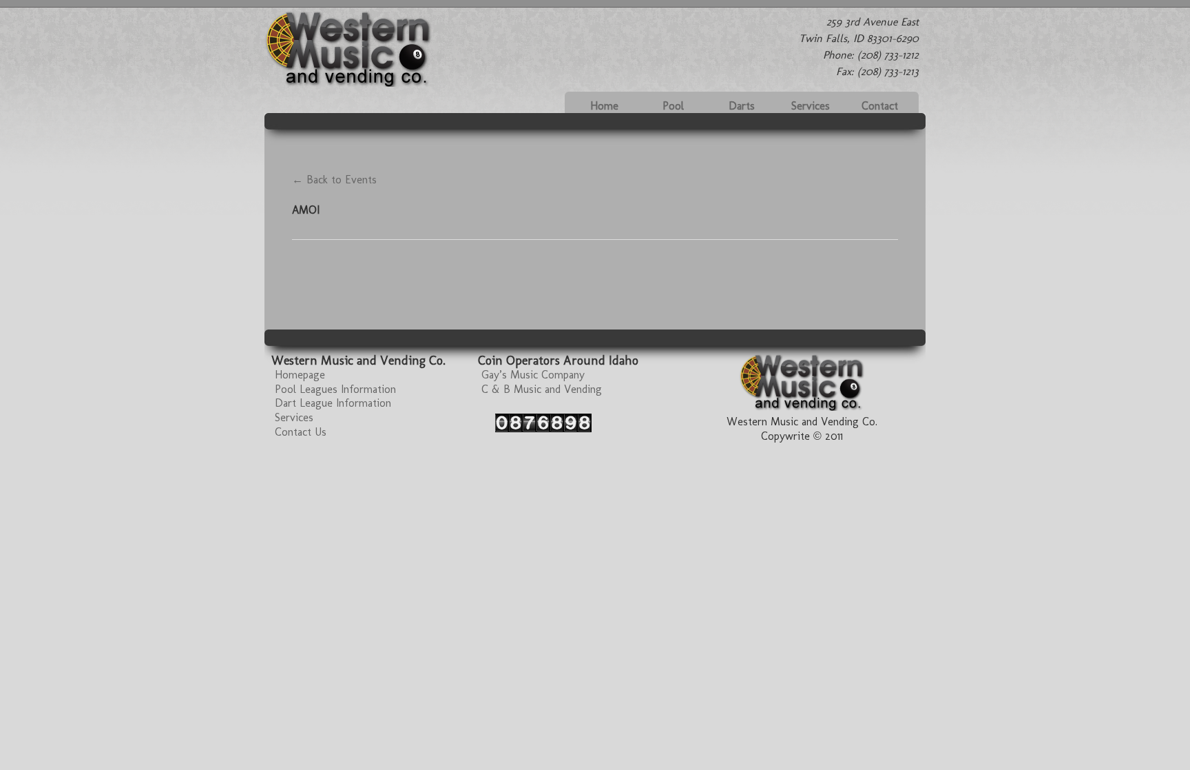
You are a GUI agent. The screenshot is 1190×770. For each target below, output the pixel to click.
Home (604, 105)
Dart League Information (333, 402)
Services (810, 105)
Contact (880, 105)
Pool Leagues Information (335, 389)
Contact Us (300, 431)
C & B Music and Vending (541, 389)
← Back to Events (334, 179)
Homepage (300, 374)
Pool (673, 105)
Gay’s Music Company (533, 374)
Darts (742, 105)
